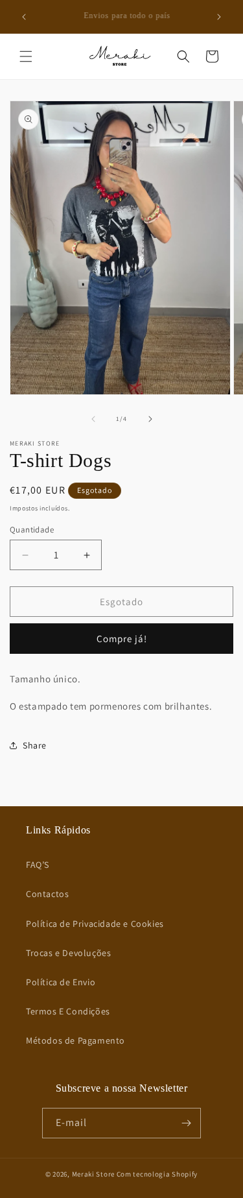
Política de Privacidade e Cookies (95, 923)
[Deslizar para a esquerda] (93, 419)
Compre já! (122, 638)
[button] (26, 56)
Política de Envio (60, 982)
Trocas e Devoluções (68, 953)
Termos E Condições (68, 1011)
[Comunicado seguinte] (219, 17)
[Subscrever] (186, 1123)
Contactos (47, 894)
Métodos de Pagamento (75, 1040)
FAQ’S (37, 864)
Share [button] (35, 745)
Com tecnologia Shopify (157, 1174)
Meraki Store (93, 1174)
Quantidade (32, 529)
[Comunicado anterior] (24, 17)
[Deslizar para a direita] (150, 419)
